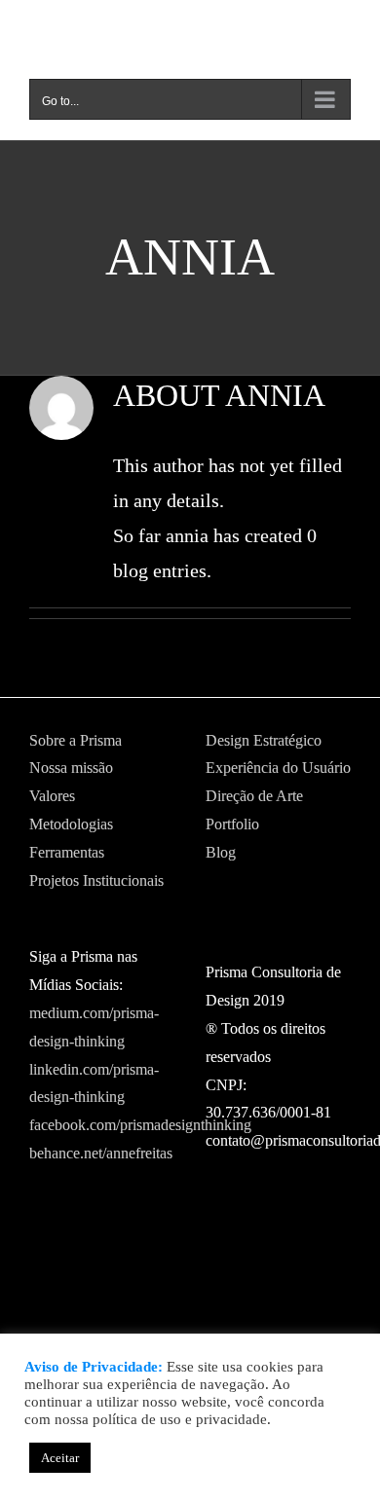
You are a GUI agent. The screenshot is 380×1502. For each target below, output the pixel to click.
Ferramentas (66, 852)
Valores (52, 796)
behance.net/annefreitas (100, 1153)
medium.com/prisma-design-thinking (94, 1027)
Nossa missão (71, 767)
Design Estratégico (264, 740)
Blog (221, 852)
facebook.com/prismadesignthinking (101, 1125)
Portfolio (232, 824)
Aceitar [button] (60, 1457)
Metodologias (71, 824)
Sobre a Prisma (75, 740)
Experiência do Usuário (278, 767)
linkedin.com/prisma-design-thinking (94, 1083)
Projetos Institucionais (96, 880)
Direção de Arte (254, 796)
